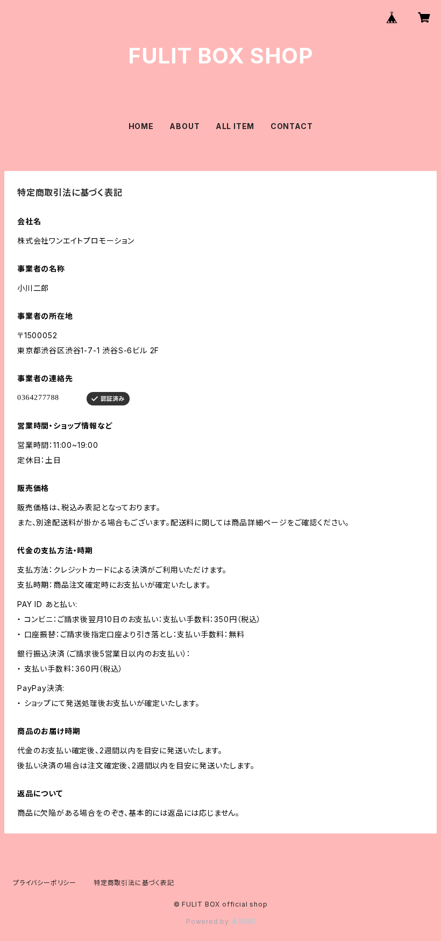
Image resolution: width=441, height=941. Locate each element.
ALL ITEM (235, 126)
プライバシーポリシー (44, 883)
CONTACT (292, 126)
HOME (141, 126)
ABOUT (184, 126)
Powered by (208, 921)
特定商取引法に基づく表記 (134, 883)
